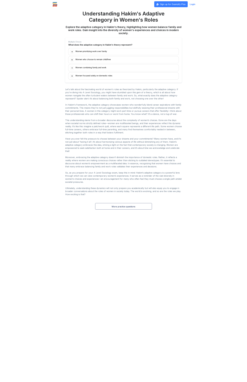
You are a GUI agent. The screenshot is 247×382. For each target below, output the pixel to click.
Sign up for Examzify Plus (173, 4)
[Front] (55, 4)
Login (192, 4)
